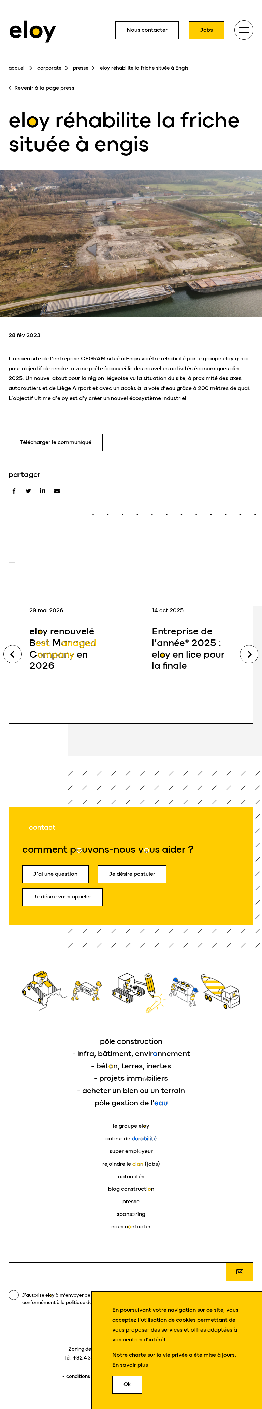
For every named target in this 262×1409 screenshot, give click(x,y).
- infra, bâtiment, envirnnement (131, 1053)
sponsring (131, 1214)
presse (80, 68)
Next (249, 654)
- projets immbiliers (131, 1078)
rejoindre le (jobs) (131, 1164)
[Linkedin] (42, 491)
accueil (17, 68)
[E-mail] (57, 491)
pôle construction (131, 1041)
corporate (49, 68)
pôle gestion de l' (131, 1102)
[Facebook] (14, 491)
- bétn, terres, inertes (131, 1065)
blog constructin (131, 1188)
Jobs (206, 30)
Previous (12, 654)
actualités (131, 1176)
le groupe (131, 1126)
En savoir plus (130, 1365)
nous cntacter (131, 1226)
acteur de (131, 1138)
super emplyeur (131, 1151)
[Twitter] (28, 491)
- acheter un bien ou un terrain (131, 1090)
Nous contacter (147, 30)
